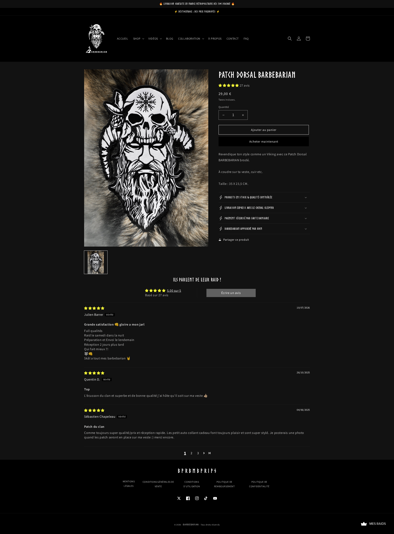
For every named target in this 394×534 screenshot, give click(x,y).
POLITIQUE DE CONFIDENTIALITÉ (259, 484)
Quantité (224, 107)
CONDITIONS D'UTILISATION (191, 484)
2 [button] (191, 453)
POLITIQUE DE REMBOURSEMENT (224, 484)
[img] (94, 308)
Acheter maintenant (263, 141)
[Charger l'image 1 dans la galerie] (95, 262)
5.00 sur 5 (174, 290)
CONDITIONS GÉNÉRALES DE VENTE (158, 484)
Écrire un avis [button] (231, 293)
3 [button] (198, 453)
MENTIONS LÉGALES (129, 483)
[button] (138, 38)
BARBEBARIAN (191, 524)
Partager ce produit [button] (236, 239)
